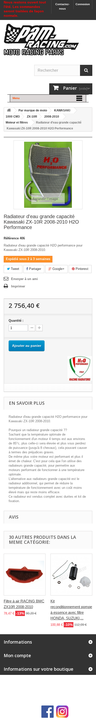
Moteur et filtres (17, 122)
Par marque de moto (32, 110)
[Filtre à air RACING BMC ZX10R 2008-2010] (25, 575)
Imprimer (18, 286)
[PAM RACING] (41, 42)
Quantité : (16, 320)
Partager (34, 269)
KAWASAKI (62, 110)
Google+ (57, 269)
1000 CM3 (13, 116)
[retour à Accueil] (9, 110)
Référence (11, 238)
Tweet (14, 269)
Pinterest (81, 269)
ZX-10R (32, 116)
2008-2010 (51, 116)
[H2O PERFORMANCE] (79, 368)
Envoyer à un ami (24, 279)
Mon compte (17, 655)
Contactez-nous (62, 6)
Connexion (83, 4)
